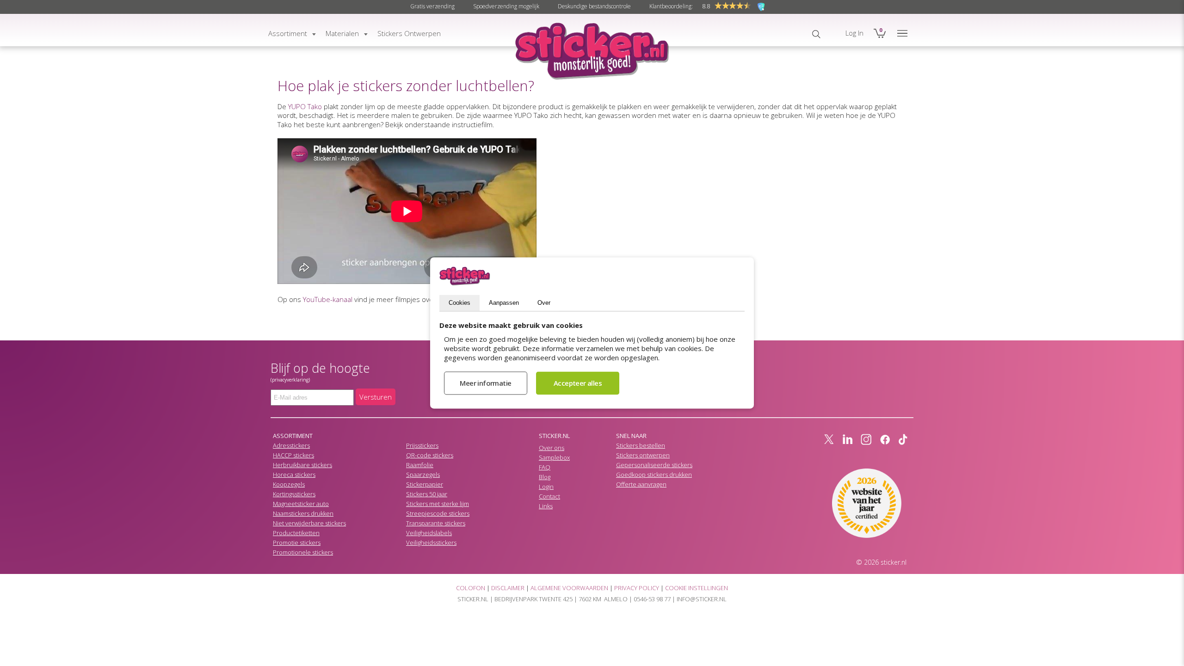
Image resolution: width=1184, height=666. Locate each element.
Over (543, 303)
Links (546, 506)
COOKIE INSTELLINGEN (696, 588)
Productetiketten (296, 533)
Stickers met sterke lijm (437, 504)
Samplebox (554, 457)
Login (546, 486)
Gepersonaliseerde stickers (654, 465)
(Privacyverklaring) (290, 379)
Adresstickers (291, 445)
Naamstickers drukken (303, 513)
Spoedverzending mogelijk (506, 6)
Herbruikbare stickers (302, 465)
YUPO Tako (305, 106)
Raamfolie (419, 465)
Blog (544, 477)
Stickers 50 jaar (426, 494)
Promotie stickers (297, 542)
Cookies (459, 303)
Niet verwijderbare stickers (309, 523)
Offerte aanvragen (641, 484)
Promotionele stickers (303, 552)
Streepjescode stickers (437, 513)
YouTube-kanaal (327, 299)
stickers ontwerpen (409, 33)
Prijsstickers (422, 445)
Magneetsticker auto (301, 504)
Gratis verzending (432, 6)
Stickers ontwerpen (643, 455)
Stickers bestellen (640, 445)
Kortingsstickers (294, 494)
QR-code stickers (429, 455)
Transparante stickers (435, 523)
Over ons (551, 448)
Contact (549, 496)
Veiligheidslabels (429, 533)
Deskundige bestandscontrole (594, 6)
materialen (342, 33)
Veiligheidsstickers (431, 542)
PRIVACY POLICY (636, 588)
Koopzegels (289, 484)
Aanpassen (504, 303)
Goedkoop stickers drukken (654, 474)
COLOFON (470, 588)
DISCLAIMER (507, 588)
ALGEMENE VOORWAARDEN (569, 588)
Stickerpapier (424, 484)
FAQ (544, 467)
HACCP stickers (293, 455)
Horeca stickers (294, 474)
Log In (854, 32)
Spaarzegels (423, 474)
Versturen (375, 396)
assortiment (287, 33)
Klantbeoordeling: (671, 6)
